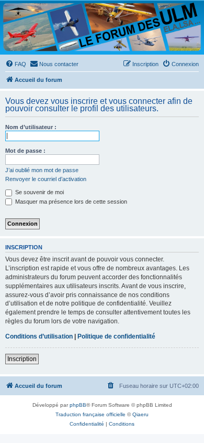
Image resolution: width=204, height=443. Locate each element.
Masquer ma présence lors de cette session (70, 201)
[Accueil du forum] (102, 27)
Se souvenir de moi (39, 192)
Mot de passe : (25, 150)
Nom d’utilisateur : (30, 127)
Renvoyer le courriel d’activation (45, 179)
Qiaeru (140, 414)
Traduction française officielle (90, 414)
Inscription (22, 359)
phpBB (78, 405)
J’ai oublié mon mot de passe (41, 170)
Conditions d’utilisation (39, 336)
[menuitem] (15, 64)
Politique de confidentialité (116, 336)
